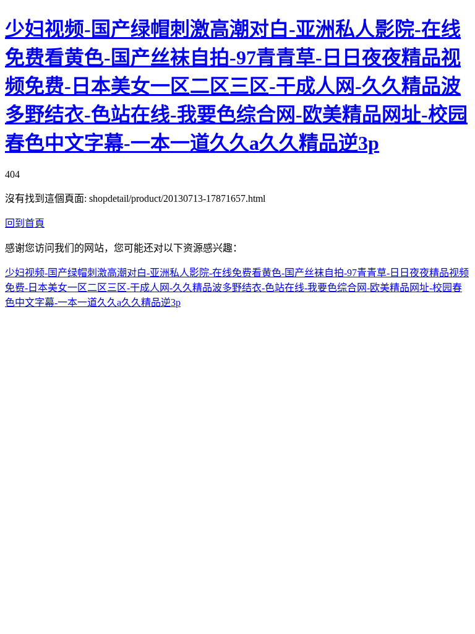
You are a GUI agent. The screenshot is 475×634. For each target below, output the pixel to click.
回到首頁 (25, 223)
